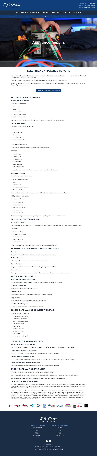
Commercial (34, 12)
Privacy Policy (48, 449)
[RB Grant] (11, 7)
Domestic (23, 12)
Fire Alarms (85, 16)
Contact (66, 12)
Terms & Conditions (39, 449)
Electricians (12, 16)
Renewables (55, 12)
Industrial (44, 12)
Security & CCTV (35, 16)
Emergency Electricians (23, 16)
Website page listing (58, 449)
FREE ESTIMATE (77, 12)
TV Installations (55, 16)
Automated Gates (65, 16)
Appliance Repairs (76, 16)
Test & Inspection (45, 16)
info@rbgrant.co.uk (89, 7)
